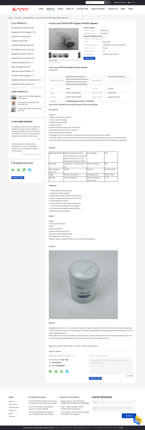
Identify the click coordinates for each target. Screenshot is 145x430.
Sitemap (12, 416)
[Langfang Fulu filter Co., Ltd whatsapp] (19, 170)
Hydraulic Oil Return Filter (20, 54)
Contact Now (89, 58)
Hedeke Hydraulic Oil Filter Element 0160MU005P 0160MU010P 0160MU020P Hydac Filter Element (75, 402)
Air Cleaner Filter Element (20, 28)
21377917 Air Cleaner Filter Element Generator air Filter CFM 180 (41, 408)
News (123, 9)
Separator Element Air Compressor (24, 80)
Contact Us (113, 9)
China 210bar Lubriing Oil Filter (44, 428)
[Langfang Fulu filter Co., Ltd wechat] (25, 170)
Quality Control (98, 9)
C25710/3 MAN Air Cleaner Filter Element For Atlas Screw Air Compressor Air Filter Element (43, 402)
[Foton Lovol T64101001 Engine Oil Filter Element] (13, 97)
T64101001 (77, 346)
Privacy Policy (28, 428)
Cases (130, 9)
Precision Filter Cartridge (20, 76)
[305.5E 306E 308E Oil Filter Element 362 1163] (13, 109)
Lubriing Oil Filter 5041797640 (62, 346)
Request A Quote (120, 2)
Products (50, 9)
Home (41, 9)
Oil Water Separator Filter (21, 45)
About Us (70, 9)
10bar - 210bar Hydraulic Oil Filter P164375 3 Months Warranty (72, 408)
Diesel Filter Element (19, 37)
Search (107, 2)
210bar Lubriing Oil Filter (90, 346)
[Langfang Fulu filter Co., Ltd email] (14, 170)
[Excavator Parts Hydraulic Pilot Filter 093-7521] (13, 103)
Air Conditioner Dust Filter (21, 50)
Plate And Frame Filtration (21, 71)
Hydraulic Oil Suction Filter (21, 58)
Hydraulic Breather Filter (20, 63)
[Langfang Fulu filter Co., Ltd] (20, 9)
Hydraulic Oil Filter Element (21, 32)
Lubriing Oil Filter (28, 18)
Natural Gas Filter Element (21, 84)
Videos (60, 9)
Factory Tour (82, 9)
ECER (121, 428)
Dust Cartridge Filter (19, 67)
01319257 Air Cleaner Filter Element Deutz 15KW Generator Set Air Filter (41, 413)
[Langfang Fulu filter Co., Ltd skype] (31, 170)
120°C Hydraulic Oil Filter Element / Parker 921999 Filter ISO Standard (75, 413)
